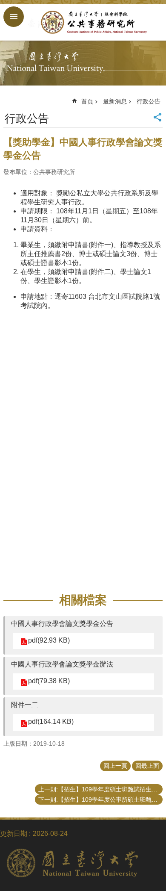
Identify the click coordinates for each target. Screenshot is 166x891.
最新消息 (115, 101)
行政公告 (148, 101)
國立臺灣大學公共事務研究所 (91, 22)
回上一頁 (115, 765)
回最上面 (147, 765)
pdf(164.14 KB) (51, 721)
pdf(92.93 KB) (49, 640)
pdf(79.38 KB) (49, 680)
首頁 (87, 101)
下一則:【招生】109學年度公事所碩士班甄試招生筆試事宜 (100, 799)
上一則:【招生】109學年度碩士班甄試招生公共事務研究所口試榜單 (100, 789)
